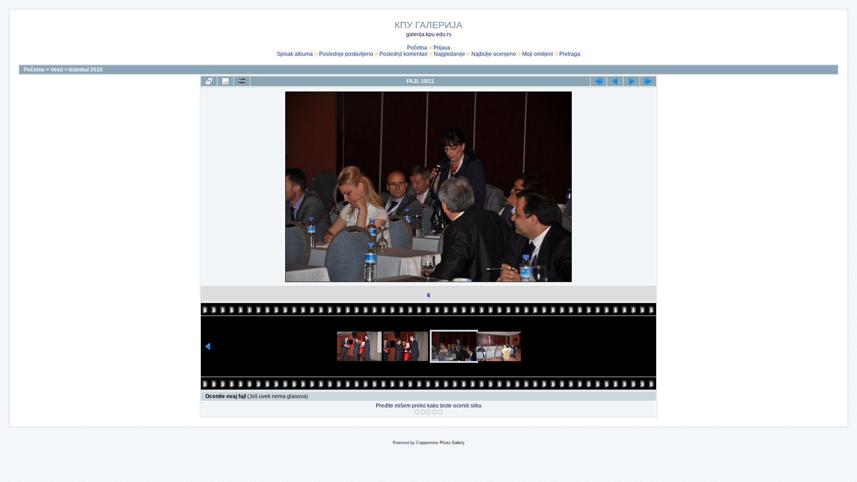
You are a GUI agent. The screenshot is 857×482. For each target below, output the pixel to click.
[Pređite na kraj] (648, 81)
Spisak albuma (295, 54)
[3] (429, 412)
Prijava (441, 48)
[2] (423, 412)
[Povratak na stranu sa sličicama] (209, 81)
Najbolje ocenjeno (493, 54)
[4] (434, 412)
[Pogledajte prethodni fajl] (615, 81)
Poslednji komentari (403, 54)
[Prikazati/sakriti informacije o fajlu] (225, 81)
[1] (417, 412)
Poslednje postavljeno (346, 54)
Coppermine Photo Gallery (440, 442)
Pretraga (569, 54)
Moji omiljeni (537, 54)
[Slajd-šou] (242, 81)
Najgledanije (449, 54)
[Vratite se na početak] (599, 81)
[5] (440, 412)
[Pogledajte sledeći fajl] (632, 81)
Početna (417, 48)
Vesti (56, 69)
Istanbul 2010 (86, 69)
